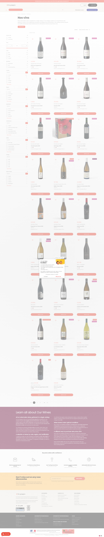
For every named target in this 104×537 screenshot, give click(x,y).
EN (101, 535)
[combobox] (100, 536)
